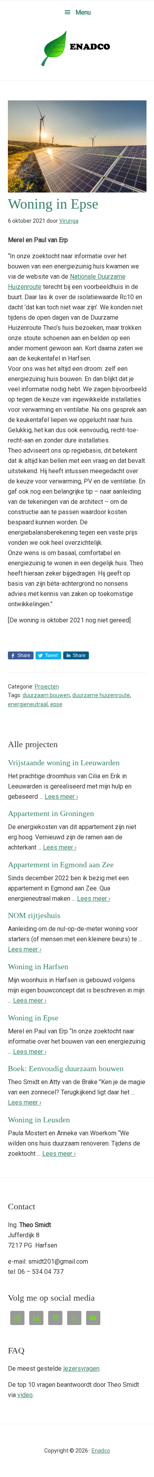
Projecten (47, 686)
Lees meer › (61, 796)
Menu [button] (83, 12)
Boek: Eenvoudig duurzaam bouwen (66, 1068)
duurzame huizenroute (101, 695)
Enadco (77, 48)
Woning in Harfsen (38, 966)
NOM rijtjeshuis (34, 915)
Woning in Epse (33, 1017)
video (25, 1395)
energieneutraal (28, 704)
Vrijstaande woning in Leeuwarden (64, 762)
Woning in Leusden (39, 1119)
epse (56, 704)
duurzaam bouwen (46, 695)
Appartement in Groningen (51, 813)
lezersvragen (81, 1368)
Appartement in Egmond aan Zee (61, 864)
